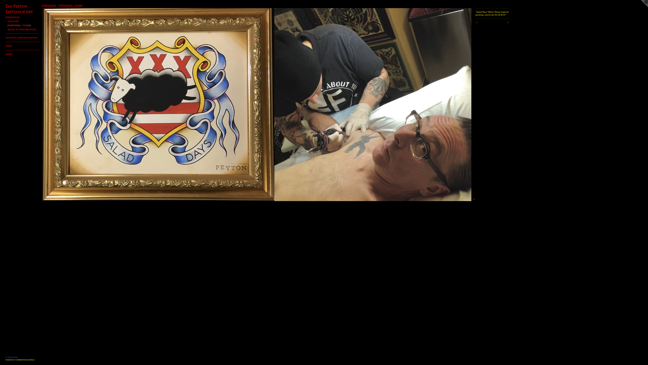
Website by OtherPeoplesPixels (20, 360)
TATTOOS (13, 21)
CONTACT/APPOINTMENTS (21, 37)
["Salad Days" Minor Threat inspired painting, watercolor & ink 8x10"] (257, 104)
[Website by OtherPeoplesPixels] (641, 7)
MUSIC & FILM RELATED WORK (23, 29)
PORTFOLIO (12, 17)
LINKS (9, 54)
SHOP (8, 45)
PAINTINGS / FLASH (19, 25)
